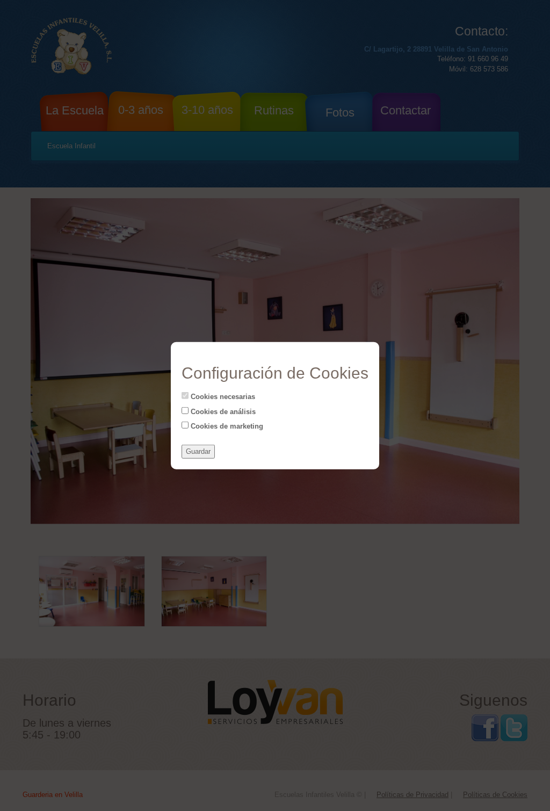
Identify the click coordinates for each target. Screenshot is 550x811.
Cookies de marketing (226, 426)
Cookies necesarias (222, 397)
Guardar (198, 451)
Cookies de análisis (222, 411)
